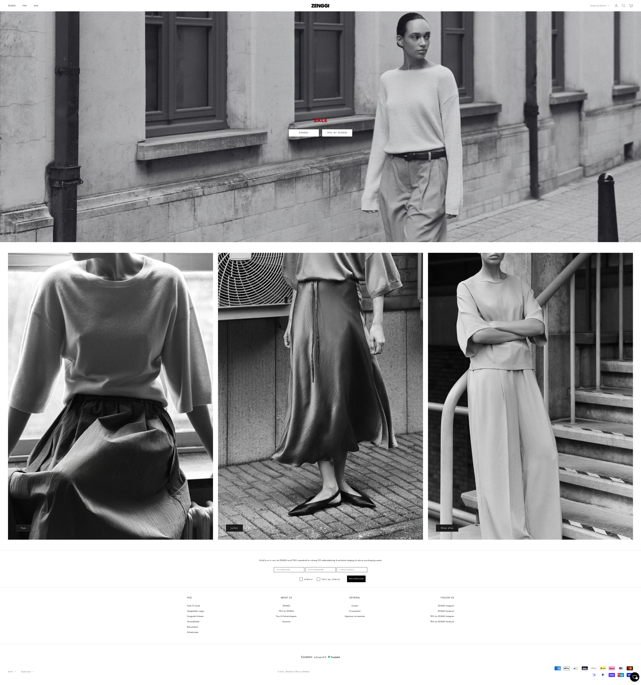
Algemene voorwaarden (355, 616)
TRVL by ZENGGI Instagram (442, 616)
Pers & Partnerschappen (286, 616)
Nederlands (26, 671)
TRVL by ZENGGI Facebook (442, 621)
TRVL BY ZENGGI (337, 132)
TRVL (24, 5)
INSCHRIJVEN (356, 579)
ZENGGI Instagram (446, 605)
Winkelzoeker (192, 632)
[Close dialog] (637, 610)
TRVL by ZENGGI (286, 611)
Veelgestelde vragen (195, 611)
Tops (23, 527)
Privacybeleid (354, 611)
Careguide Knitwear (195, 616)
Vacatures (286, 621)
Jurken (234, 527)
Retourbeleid (192, 626)
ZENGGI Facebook (446, 611)
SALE (36, 5)
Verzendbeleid (193, 621)
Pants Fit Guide (193, 605)
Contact (355, 605)
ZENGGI (12, 5)
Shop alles (447, 527)
